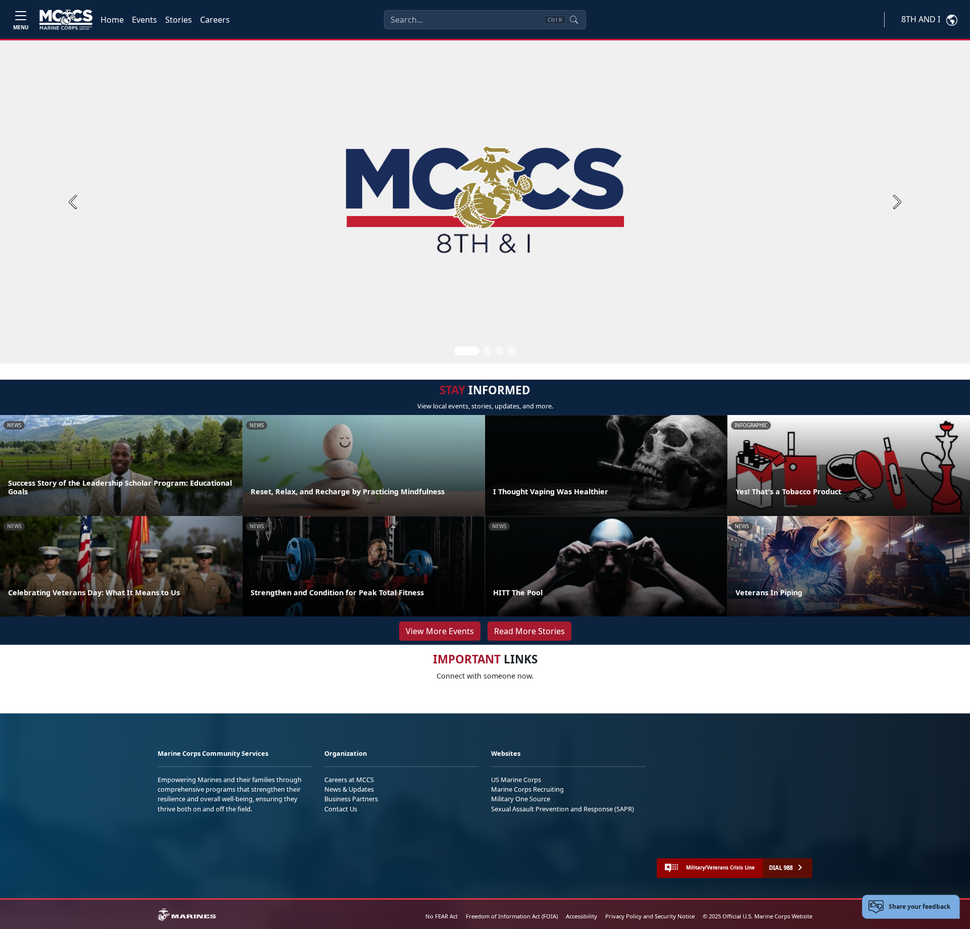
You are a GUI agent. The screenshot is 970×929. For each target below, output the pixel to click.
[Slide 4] (511, 350)
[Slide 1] (466, 350)
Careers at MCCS (349, 779)
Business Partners (351, 798)
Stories (178, 19)
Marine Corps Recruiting (527, 789)
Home (112, 19)
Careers (215, 19)
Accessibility (581, 916)
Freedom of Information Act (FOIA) (512, 916)
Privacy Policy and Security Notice (650, 916)
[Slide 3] (499, 350)
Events (144, 19)
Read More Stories (529, 631)
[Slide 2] (487, 350)
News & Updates (349, 789)
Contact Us (340, 808)
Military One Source (520, 798)
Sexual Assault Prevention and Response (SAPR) (562, 808)
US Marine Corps (516, 779)
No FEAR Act (441, 916)
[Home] (65, 19)
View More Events (440, 631)
